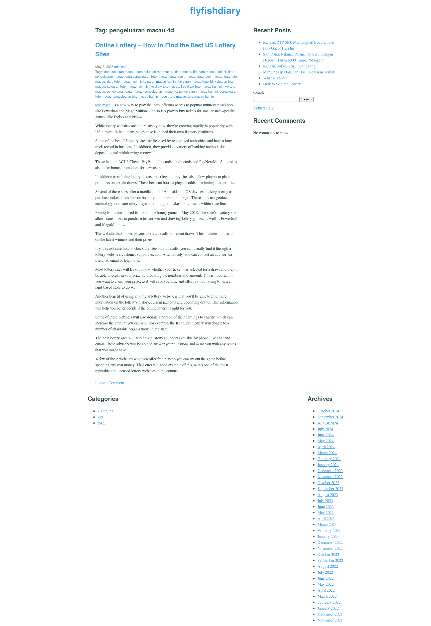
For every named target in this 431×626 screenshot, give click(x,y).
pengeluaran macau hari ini (198, 91)
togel (102, 422)
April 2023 (326, 518)
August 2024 (328, 422)
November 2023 (330, 476)
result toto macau (173, 96)
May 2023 (326, 512)
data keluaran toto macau (154, 71)
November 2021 (330, 620)
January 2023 (328, 536)
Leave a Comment (109, 382)
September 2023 (330, 488)
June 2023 (326, 506)
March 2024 (327, 452)
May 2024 (326, 440)
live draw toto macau (164, 86)
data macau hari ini (212, 71)
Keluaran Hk (263, 107)
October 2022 (328, 554)
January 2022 (328, 608)
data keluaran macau (119, 71)
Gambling (105, 410)
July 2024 (325, 428)
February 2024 (329, 458)
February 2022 (329, 602)
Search (258, 92)
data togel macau (209, 76)
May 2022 (326, 584)
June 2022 (326, 578)
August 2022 (328, 566)
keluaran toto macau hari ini (127, 86)
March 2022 (327, 596)
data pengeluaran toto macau (146, 76)
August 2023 (328, 494)
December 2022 (330, 542)
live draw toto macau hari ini (201, 86)
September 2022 (330, 560)
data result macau (182, 76)
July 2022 (325, 572)
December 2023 (330, 470)
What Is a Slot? (275, 77)
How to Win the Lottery (282, 83)
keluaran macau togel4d (195, 81)
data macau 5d (186, 71)
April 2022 (326, 590)
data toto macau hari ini (124, 81)
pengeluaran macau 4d (160, 91)
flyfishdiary (215, 10)
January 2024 (328, 464)
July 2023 (325, 500)
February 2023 (329, 530)
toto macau (103, 104)
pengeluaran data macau (124, 91)
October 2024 (328, 410)
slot (100, 416)
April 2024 (326, 446)
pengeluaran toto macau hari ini (136, 96)
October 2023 (328, 482)
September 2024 (330, 416)
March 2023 (327, 524)
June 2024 (326, 434)
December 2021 (330, 614)
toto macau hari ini (201, 96)
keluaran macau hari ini (159, 81)
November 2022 (330, 548)
